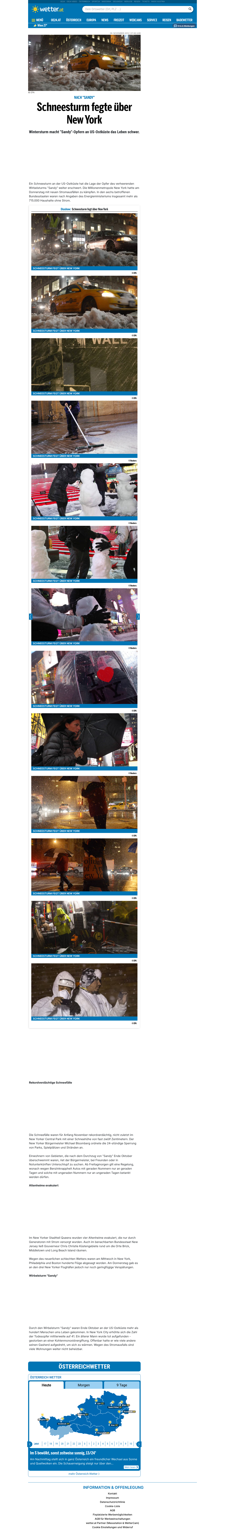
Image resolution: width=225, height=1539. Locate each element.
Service (152, 20)
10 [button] (131, 1443)
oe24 (62, 2)
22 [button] (74, 1443)
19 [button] (56, 1443)
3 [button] (98, 1443)
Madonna (106, 2)
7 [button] (116, 1443)
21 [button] (68, 1443)
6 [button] (112, 1443)
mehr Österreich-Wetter (83, 1473)
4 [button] (103, 1443)
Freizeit (119, 20)
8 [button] (121, 1443)
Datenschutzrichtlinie (112, 1502)
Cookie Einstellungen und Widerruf (112, 1527)
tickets (145, 2)
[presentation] (29, 1444)
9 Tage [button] (122, 1385)
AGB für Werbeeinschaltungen (112, 1518)
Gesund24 (117, 2)
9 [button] (125, 1443)
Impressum (112, 1497)
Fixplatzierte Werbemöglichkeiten (112, 1514)
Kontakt (112, 1493)
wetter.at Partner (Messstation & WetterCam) (112, 1523)
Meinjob (128, 2)
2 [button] (93, 1443)
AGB (112, 1510)
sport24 (96, 2)
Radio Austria (158, 2)
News (104, 20)
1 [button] (89, 1443)
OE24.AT (56, 20)
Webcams (135, 20)
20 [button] (62, 1443)
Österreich (84, 2)
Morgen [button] (84, 1385)
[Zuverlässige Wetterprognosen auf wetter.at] (53, 9)
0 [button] (84, 1443)
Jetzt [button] (36, 1443)
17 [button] (45, 1443)
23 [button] (79, 1443)
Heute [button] (46, 1385)
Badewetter (184, 20)
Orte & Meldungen (186, 26)
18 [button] (50, 1443)
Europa (91, 20)
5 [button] (107, 1443)
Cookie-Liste (112, 1506)
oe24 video (72, 2)
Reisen (137, 2)
